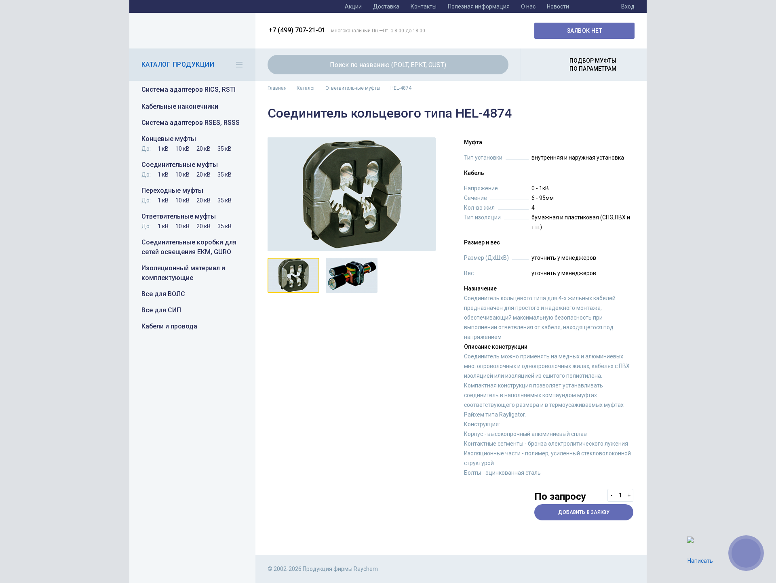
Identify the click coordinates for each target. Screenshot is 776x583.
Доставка (386, 6)
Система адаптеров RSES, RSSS (190, 122)
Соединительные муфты (179, 164)
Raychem (191, 31)
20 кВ (203, 148)
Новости (558, 6)
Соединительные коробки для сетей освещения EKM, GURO (188, 247)
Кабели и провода (169, 326)
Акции (353, 6)
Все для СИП (161, 310)
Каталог (306, 88)
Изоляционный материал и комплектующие (183, 273)
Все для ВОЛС (163, 294)
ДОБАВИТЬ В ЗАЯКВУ (583, 512)
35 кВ (224, 148)
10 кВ (182, 148)
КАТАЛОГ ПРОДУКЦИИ (177, 64)
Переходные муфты (172, 190)
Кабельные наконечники (179, 106)
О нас (528, 6)
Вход (628, 6)
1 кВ (163, 148)
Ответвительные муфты (178, 216)
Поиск (497, 64)
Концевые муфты (168, 139)
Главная (277, 88)
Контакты (423, 6)
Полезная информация (479, 6)
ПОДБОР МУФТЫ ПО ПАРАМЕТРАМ (592, 64)
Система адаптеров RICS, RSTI (188, 89)
